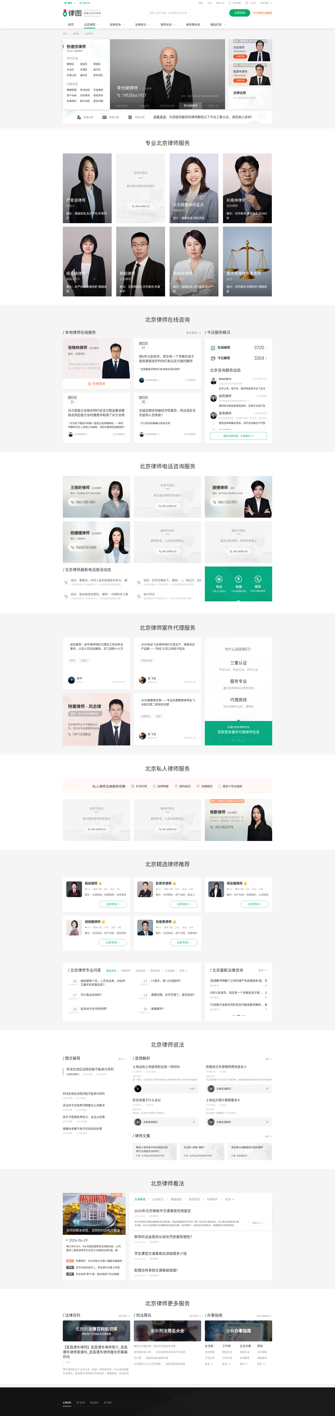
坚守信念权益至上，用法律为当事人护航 (98, 1267)
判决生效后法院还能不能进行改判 (90, 1069)
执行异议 (149, 580)
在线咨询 (98, 384)
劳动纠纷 (85, 89)
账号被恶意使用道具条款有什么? (230, 1004)
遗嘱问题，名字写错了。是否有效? (173, 994)
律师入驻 (220, 3)
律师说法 (166, 24)
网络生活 (227, 1352)
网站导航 (264, 3)
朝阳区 (70, 64)
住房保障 (210, 1352)
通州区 (83, 75)
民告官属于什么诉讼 (147, 1100)
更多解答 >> (193, 332)
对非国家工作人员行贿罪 (147, 1363)
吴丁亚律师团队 (230, 397)
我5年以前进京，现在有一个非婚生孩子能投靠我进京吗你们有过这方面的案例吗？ (166, 361)
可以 (146, 593)
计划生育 (210, 1358)
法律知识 (140, 24)
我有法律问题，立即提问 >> (238, 436)
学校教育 (245, 1358)
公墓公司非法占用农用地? (231, 419)
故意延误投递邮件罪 (157, 1358)
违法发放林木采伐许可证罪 (170, 1352)
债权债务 (98, 95)
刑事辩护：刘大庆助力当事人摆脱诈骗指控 (99, 1260)
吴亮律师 (225, 380)
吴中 (79, 678)
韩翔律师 (225, 414)
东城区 (83, 69)
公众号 (253, 3)
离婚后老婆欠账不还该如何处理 (82, 1128)
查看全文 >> (257, 1223)
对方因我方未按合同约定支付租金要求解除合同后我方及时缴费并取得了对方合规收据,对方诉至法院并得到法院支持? (96, 415)
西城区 (97, 64)
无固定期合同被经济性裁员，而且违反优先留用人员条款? (245, 980)
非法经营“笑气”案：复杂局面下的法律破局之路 (101, 1274)
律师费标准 (193, 24)
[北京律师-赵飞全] (142, 680)
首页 (71, 24)
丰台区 (70, 69)
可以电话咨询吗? (91, 994)
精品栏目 (216, 24)
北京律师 (89, 34)
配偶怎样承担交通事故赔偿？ (157, 1270)
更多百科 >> (124, 1316)
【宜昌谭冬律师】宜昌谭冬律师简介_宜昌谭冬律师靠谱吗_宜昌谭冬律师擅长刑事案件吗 (95, 1352)
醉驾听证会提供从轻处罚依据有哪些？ (164, 1237)
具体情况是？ (79, 593)
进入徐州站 (84, 3)
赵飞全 (152, 678)
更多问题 (98, 101)
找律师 (76, 34)
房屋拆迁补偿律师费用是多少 (226, 1067)
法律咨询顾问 (72, 1074)
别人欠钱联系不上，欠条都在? (233, 402)
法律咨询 (115, 24)
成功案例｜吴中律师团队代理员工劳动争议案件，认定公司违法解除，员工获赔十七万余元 (96, 648)
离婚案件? (157, 1008)
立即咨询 (240, 56)
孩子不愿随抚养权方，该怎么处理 (84, 1117)
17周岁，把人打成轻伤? (166, 980)
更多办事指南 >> (264, 1316)
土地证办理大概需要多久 (223, 1100)
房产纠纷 (72, 95)
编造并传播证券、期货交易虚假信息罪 (154, 1346)
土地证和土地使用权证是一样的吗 (156, 1067)
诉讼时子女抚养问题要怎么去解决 (84, 1105)
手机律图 (237, 3)
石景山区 (72, 75)
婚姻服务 (262, 1358)
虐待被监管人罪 (142, 1352)
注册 (209, 3)
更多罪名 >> (195, 1316)
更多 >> (184, 970)
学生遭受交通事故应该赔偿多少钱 (160, 1254)
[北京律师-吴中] (71, 680)
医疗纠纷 (85, 101)
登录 (201, 3)
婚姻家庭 (72, 89)
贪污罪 (137, 1358)
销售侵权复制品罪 (175, 1363)
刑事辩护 (72, 101)
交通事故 (98, 89)
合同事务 (85, 95)
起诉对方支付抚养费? (94, 1008)
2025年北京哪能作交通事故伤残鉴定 (162, 1211)
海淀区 (83, 64)
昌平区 (97, 69)
